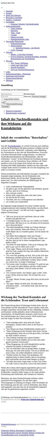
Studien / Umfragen (13, 20)
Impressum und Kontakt (15, 76)
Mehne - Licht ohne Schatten (22, 54)
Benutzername (29, 94)
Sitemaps (9, 80)
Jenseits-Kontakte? (18, 67)
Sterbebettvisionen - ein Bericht (28, 48)
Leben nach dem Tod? (19, 65)
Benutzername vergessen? (16, 113)
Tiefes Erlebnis (16, 28)
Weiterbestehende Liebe (20, 39)
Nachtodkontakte (14, 146)
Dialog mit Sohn (17, 37)
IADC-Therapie (17, 50)
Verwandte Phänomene (15, 41)
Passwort (27, 96)
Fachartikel (10, 22)
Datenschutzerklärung (14, 78)
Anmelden (5, 107)
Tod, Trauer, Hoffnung (19, 63)
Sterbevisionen (16, 46)
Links (8, 72)
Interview (14, 31)
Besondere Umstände (14, 18)
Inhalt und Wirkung (13, 15)
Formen (9, 13)
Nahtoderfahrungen (18, 44)
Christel (14, 35)
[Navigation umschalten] (2, 7)
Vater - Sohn (15, 33)
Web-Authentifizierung (14, 104)
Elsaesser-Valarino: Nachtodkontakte (25, 24)
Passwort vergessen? (14, 111)
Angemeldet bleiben (11, 99)
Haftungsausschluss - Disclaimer (18, 74)
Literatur (9, 52)
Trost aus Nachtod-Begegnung (22, 70)
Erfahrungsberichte (13, 26)
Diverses (9, 61)
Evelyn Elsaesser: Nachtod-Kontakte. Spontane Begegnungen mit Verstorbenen (29, 58)
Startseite (9, 11)
